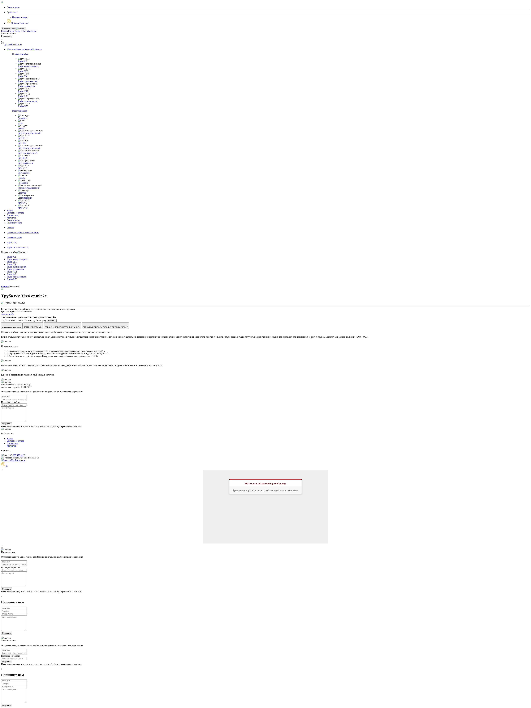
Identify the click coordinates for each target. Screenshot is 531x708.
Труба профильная (26, 86)
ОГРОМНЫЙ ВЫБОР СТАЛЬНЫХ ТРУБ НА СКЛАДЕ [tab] (105, 327)
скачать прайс (7, 314)
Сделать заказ (13, 220)
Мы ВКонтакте (18, 460)
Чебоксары (31, 31)
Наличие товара (19, 17)
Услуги (10, 210)
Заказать (51, 321)
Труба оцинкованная (27, 81)
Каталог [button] (20, 49)
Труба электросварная (28, 66)
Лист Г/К (22, 143)
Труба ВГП (23, 71)
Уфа (23, 31)
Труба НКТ (23, 91)
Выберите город (9, 28)
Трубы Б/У (23, 106)
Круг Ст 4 (22, 168)
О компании (12, 215)
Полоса (21, 178)
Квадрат (21, 128)
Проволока (23, 183)
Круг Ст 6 (22, 208)
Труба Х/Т (22, 61)
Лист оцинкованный (27, 153)
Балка (20, 123)
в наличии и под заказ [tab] (11, 327)
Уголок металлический (28, 188)
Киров (11, 31)
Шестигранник (25, 198)
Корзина (5, 286)
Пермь (18, 31)
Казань (4, 31)
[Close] (2, 469)
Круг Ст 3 (22, 138)
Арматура (22, 118)
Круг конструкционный (29, 133)
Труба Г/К (22, 76)
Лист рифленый (25, 163)
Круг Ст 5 (22, 203)
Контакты (11, 218)
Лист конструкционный (29, 148)
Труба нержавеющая (27, 101)
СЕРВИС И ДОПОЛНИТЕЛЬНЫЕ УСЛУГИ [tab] (62, 327)
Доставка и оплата (15, 213)
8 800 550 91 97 (21, 23)
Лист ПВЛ (23, 158)
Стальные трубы (20, 54)
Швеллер (22, 193)
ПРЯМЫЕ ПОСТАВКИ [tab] (33, 327)
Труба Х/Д (23, 96)
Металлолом (23, 173)
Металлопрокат (19, 111)
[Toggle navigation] (2, 39)
